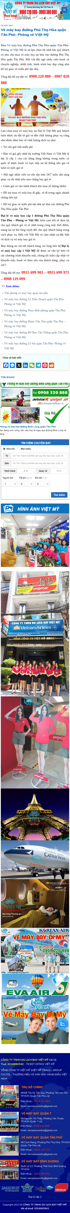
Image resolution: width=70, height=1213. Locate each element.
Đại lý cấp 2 (35, 1197)
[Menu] (64, 10)
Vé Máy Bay (7, 25)
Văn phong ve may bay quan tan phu (26, 293)
